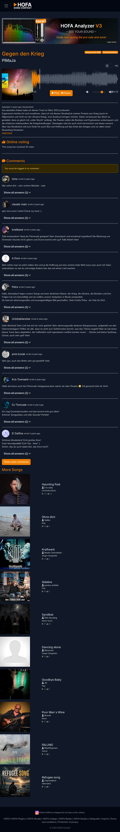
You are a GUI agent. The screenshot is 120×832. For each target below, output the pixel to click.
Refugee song (51, 777)
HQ (116, 65)
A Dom (16, 258)
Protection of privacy (68, 822)
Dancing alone (51, 647)
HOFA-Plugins (18, 818)
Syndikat (47, 614)
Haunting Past (51, 484)
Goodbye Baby (51, 679)
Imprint (105, 818)
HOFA (7, 818)
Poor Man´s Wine (53, 712)
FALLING (47, 744)
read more (7, 133)
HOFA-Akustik (34, 818)
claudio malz (20, 204)
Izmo (15, 178)
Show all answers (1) (16, 192)
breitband (18, 229)
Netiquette (95, 818)
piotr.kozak (19, 354)
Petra (15, 286)
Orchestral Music (110, 52)
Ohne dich (48, 517)
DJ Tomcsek (19, 404)
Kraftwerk (48, 549)
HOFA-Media (65, 818)
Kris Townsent (20, 379)
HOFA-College (50, 818)
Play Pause (62, 93)
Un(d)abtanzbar (21, 318)
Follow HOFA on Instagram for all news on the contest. (62, 812)
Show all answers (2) (16, 246)
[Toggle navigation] (6, 6)
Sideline (47, 582)
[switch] (109, 66)
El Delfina (18, 433)
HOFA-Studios (81, 818)
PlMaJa (9, 60)
